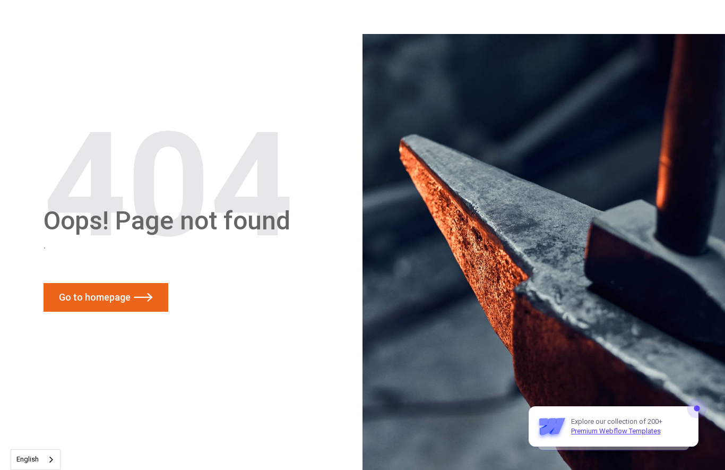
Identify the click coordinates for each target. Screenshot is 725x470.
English (27, 459)
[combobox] (36, 459)
